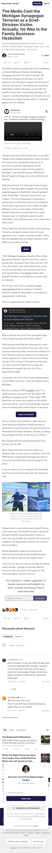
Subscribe (37, 3)
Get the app (38, 841)
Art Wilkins (12, 697)
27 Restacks (33, 610)
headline (31, 390)
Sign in (46, 3)
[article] (26, 743)
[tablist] (13, 636)
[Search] (47, 730)
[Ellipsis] (49, 660)
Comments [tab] (8, 636)
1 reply (13, 689)
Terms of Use (40, 814)
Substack (13, 848)
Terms (37, 833)
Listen (46, 55)
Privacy (30, 833)
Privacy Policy (27, 819)
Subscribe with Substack (28, 808)
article (28, 273)
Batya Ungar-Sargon (16, 54)
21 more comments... (10, 717)
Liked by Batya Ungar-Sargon (20, 700)
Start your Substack (19, 841)
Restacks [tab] (18, 636)
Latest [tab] (11, 730)
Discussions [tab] (21, 730)
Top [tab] (5, 730)
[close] (45, 766)
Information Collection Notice (34, 816)
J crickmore (12, 659)
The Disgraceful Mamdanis (16, 737)
